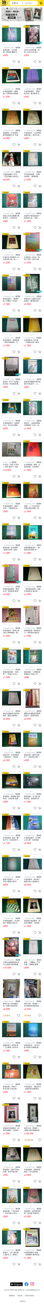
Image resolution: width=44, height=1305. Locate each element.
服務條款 (12, 1295)
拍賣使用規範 (29, 1295)
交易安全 (23, 1301)
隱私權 (20, 1295)
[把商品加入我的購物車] (18, 61)
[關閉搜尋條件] (22, 3)
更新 (38, 1290)
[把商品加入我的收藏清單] (14, 61)
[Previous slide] (3, 35)
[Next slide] (19, 35)
